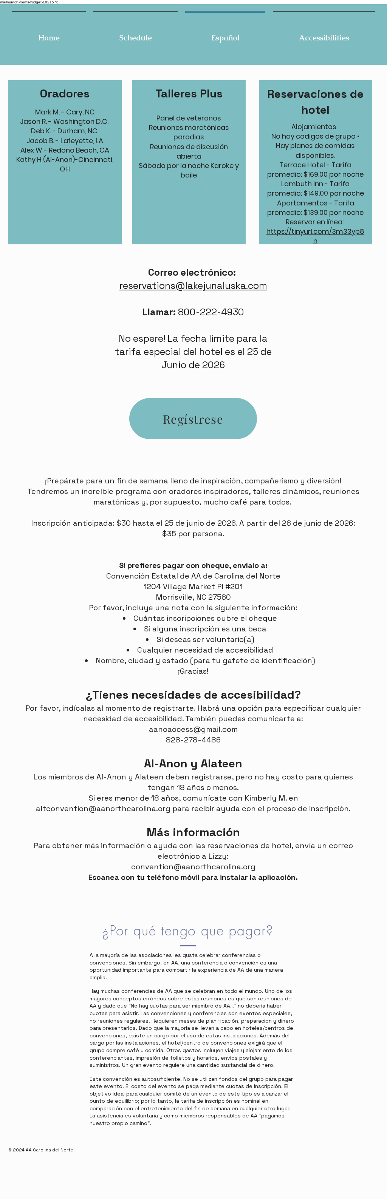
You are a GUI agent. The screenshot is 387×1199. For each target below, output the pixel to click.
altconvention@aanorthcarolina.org (103, 808)
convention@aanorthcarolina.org (193, 867)
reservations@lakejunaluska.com (193, 285)
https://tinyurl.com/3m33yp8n (315, 236)
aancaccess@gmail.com (193, 729)
